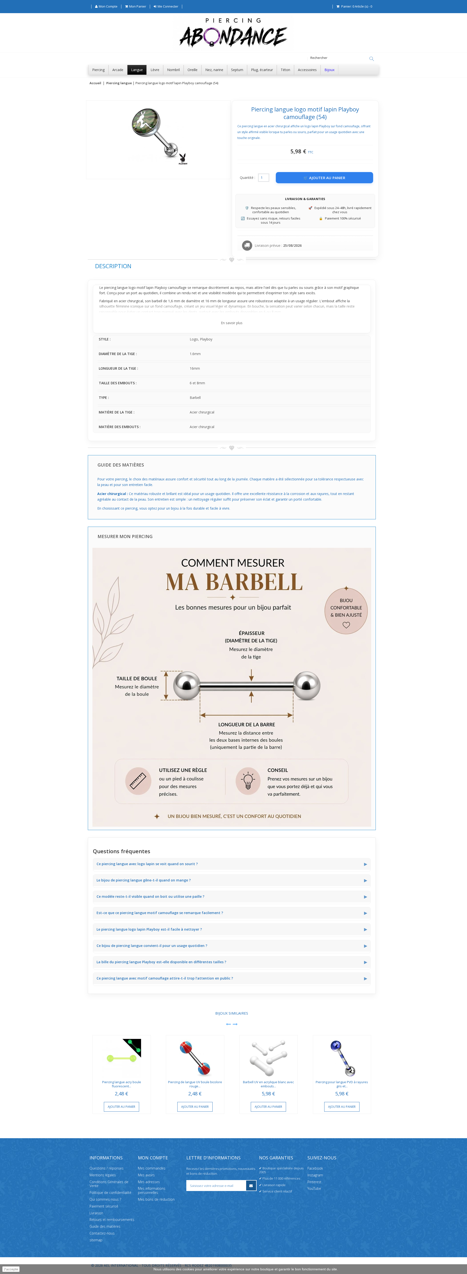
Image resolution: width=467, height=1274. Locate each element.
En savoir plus (231, 323)
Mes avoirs (146, 1175)
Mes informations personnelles (151, 1190)
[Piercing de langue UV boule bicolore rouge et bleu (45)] (195, 1056)
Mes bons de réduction (156, 1199)
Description (113, 266)
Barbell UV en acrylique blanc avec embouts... (268, 1084)
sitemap (96, 1240)
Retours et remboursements (112, 1220)
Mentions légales (103, 1175)
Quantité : (247, 177)
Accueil (95, 83)
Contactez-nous (102, 1233)
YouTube (314, 1188)
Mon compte (153, 1158)
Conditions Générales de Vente (109, 1184)
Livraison (96, 1213)
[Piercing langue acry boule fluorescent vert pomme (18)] (121, 1056)
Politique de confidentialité (110, 1192)
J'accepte (11, 1269)
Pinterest (314, 1182)
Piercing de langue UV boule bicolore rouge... (195, 1084)
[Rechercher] (371, 59)
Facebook (315, 1168)
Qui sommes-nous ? (105, 1199)
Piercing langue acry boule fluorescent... (121, 1084)
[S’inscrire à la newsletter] (251, 1186)
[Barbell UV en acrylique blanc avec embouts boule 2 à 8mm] (268, 1056)
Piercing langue (119, 83)
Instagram (315, 1175)
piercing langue (116, 287)
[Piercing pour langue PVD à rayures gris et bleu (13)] (342, 1056)
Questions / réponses (107, 1168)
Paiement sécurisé (104, 1206)
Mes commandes (151, 1168)
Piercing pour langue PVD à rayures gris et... (342, 1084)
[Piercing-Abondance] (233, 49)
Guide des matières (105, 1226)
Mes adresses (149, 1182)
